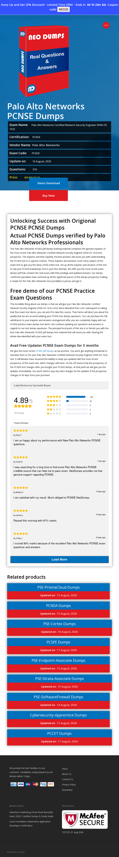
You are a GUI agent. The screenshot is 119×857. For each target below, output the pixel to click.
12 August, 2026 (58, 595)
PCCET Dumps (59, 733)
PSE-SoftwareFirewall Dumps (58, 696)
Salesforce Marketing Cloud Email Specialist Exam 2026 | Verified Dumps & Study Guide (31, 814)
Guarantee (67, 789)
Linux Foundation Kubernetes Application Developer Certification (30, 823)
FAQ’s (65, 768)
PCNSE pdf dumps (44, 350)
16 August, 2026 (59, 632)
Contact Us (67, 779)
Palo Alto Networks (46, 145)
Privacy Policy (69, 784)
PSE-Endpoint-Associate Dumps (58, 660)
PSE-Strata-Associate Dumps (59, 678)
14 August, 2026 (58, 705)
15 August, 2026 (58, 613)
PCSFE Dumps (58, 642)
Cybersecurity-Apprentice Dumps (58, 715)
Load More (59, 559)
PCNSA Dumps (58, 605)
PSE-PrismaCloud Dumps (58, 587)
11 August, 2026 (58, 650)
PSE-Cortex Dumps (59, 623)
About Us (66, 774)
